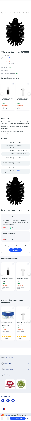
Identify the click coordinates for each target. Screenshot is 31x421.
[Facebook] (2, 401)
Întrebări (6, 58)
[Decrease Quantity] (2, 418)
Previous (1, 94)
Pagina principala (5, 13)
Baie (11, 13)
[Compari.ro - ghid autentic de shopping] (21, 384)
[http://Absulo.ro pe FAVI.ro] (10, 384)
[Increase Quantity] (8, 418)
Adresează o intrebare (15, 249)
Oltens (19, 142)
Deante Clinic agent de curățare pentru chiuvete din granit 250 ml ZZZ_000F (7, 324)
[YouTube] (13, 401)
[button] (21, 73)
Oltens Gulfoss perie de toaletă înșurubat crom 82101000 (22, 100)
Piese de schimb (18, 13)
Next (29, 94)
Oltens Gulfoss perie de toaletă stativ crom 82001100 (7, 100)
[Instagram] (8, 401)
